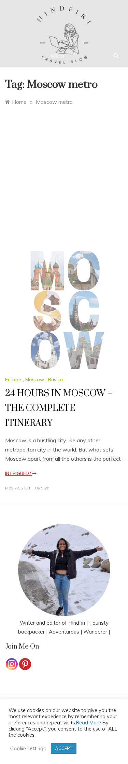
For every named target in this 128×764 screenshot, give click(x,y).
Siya (45, 487)
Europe (13, 379)
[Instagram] (12, 664)
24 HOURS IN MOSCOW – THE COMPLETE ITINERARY (59, 408)
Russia (55, 379)
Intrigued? (18, 473)
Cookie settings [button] (28, 749)
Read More (88, 723)
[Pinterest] (25, 664)
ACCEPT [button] (63, 748)
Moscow (34, 379)
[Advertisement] (64, 173)
